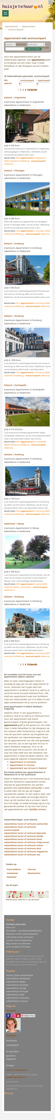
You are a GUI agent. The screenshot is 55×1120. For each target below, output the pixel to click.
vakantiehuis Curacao (17, 1001)
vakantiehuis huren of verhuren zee (22, 854)
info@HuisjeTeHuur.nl (16, 1077)
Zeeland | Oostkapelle (15, 385)
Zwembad (11, 877)
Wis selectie (8, 82)
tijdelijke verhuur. (38, 809)
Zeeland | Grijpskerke (15, 97)
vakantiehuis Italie (15, 994)
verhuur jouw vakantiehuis (19, 975)
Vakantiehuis (11, 26)
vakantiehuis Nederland (18, 978)
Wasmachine (34, 873)
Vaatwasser (12, 873)
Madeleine (11, 1035)
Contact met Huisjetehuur (19, 940)
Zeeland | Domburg (14, 243)
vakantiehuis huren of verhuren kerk (22, 848)
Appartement (28, 26)
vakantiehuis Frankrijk (17, 985)
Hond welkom (14, 869)
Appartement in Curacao (22, 765)
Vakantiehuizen (5, 13)
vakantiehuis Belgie (16, 981)
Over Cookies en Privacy (18, 946)
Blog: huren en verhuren (18, 943)
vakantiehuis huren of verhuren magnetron (26, 851)
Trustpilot (11, 1010)
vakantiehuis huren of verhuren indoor (23, 845)
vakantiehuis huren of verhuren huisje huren (26, 842)
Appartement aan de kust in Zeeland (28, 768)
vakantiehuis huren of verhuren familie (23, 836)
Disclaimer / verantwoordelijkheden (24, 930)
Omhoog (8, 1093)
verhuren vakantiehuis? (16, 1070)
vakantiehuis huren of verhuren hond (23, 839)
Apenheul (11, 1055)
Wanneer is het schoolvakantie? (22, 933)
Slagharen (11, 1059)
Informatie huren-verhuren (19, 937)
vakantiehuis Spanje (16, 988)
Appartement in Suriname (23, 762)
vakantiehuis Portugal (17, 991)
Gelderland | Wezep (14, 523)
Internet (32, 869)
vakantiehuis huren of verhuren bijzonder (25, 833)
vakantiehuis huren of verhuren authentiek (26, 823)
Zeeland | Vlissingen (14, 170)
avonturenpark (15, 29)
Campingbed (12, 1045)
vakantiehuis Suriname (17, 997)
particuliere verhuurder (30, 787)
